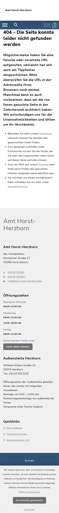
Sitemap (44, 164)
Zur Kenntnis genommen (29, 500)
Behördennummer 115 (18, 440)
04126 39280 (16, 272)
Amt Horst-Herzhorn (18, 10)
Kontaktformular (18, 186)
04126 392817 (17, 276)
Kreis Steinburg (14, 428)
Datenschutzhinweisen (29, 492)
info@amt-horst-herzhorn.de (24, 281)
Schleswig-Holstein (17, 434)
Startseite (46, 133)
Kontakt (29, 460)
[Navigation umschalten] (5, 25)
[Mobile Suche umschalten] (16, 25)
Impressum (30, 509)
